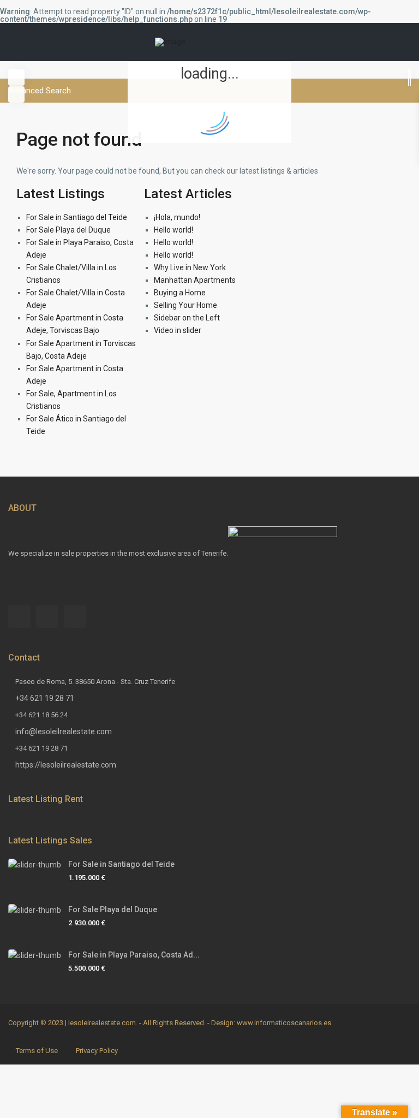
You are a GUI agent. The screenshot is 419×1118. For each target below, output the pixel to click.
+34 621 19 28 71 (44, 698)
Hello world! (173, 229)
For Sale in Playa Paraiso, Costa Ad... (134, 954)
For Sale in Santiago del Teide (76, 217)
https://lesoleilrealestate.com (65, 764)
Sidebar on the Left (187, 317)
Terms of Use (37, 1050)
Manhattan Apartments (195, 280)
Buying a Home (180, 292)
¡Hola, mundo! (177, 217)
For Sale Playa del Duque (68, 229)
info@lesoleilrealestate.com (63, 731)
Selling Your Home (185, 305)
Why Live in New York (190, 267)
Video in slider (177, 330)
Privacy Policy (97, 1050)
